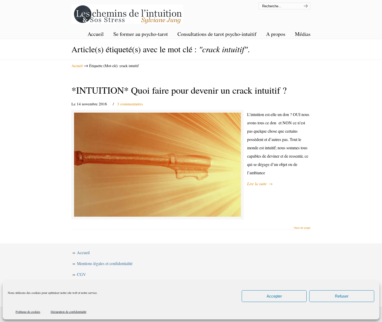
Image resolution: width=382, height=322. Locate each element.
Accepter (274, 296)
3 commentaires (130, 103)
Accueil (77, 65)
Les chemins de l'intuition (127, 13)
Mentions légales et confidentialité (105, 263)
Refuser (341, 296)
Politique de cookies (28, 312)
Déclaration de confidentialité (68, 312)
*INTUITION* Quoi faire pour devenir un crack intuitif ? (179, 90)
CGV (81, 274)
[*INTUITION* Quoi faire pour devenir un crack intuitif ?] (157, 165)
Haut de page (302, 228)
